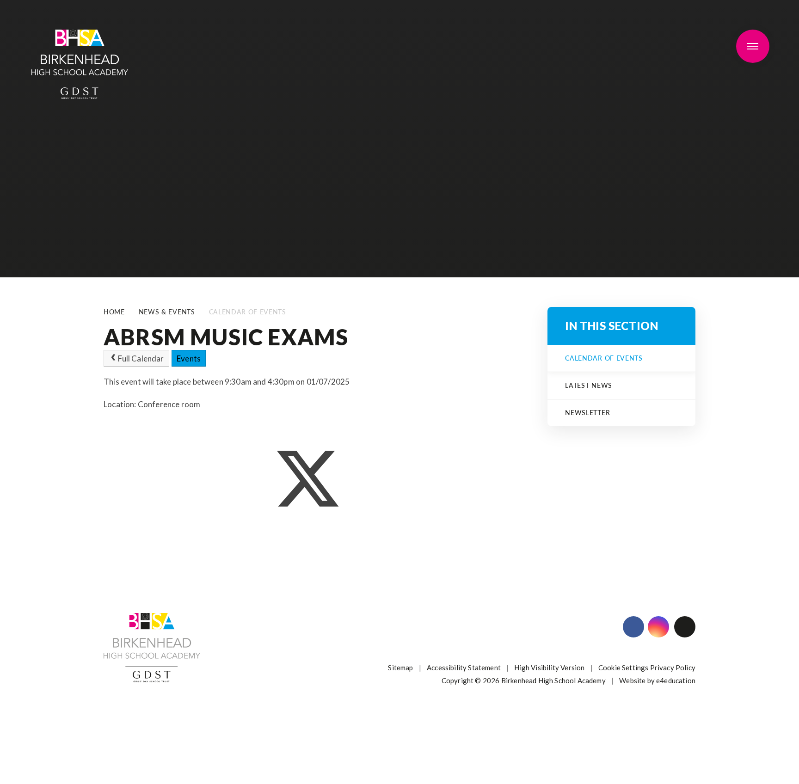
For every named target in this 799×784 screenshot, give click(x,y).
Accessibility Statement (464, 667)
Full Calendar (141, 358)
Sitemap (400, 667)
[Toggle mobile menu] (752, 46)
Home (114, 312)
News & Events (167, 312)
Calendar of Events (247, 312)
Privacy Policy (672, 667)
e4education (675, 680)
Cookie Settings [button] (623, 667)
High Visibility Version (549, 667)
